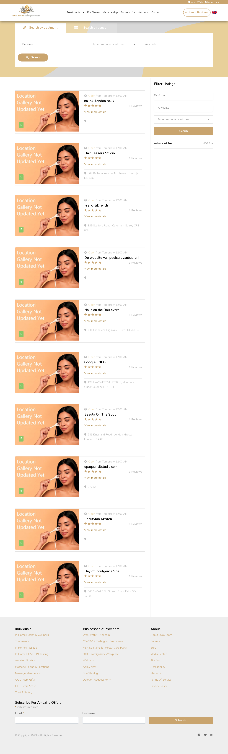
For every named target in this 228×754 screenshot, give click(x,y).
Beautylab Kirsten (98, 519)
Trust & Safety (23, 692)
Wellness (88, 660)
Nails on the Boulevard (102, 310)
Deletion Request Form (97, 679)
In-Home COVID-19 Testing (31, 654)
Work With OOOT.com (96, 635)
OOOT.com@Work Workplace (101, 654)
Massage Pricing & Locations (32, 667)
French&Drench (96, 205)
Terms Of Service (161, 679)
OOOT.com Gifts (25, 679)
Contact (155, 12)
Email (19, 713)
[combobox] (114, 44)
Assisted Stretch (25, 660)
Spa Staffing (90, 673)
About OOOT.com (161, 635)
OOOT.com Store (25, 686)
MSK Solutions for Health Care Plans (105, 647)
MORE (207, 143)
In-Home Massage (26, 647)
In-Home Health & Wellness (32, 635)
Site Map (156, 660)
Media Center (159, 654)
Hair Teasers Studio (99, 153)
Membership (110, 12)
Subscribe (181, 720)
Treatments (74, 12)
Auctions (143, 12)
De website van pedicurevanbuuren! (111, 258)
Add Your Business (197, 12)
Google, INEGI (95, 362)
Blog (153, 647)
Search (35, 57)
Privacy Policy (159, 686)
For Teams (93, 12)
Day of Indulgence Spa (101, 571)
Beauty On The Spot (100, 414)
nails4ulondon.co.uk (99, 101)
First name (88, 713)
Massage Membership (28, 673)
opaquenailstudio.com (101, 467)
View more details (95, 112)
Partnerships (128, 12)
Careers (155, 641)
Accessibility (158, 667)
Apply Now (90, 667)
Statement (157, 673)
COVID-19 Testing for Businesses (103, 641)
